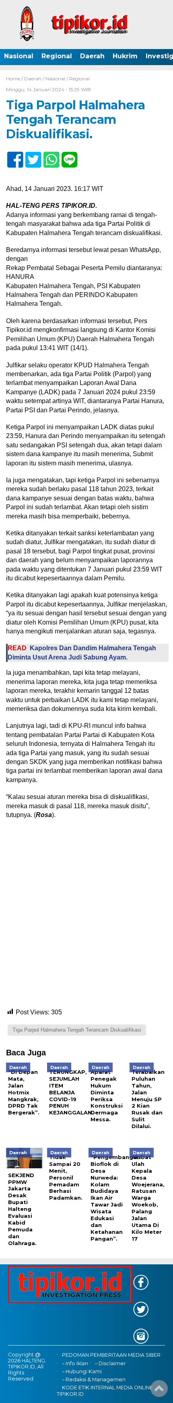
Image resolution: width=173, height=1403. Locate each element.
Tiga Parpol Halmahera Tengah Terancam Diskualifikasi (76, 1030)
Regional (56, 56)
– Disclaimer (110, 1363)
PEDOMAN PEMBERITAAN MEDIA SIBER (111, 1355)
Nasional (18, 56)
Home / (15, 79)
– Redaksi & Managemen (94, 1379)
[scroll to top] (159, 1391)
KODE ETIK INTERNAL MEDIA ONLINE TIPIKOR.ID (105, 1391)
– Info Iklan (75, 1363)
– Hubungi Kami (82, 1371)
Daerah (92, 56)
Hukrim (125, 56)
